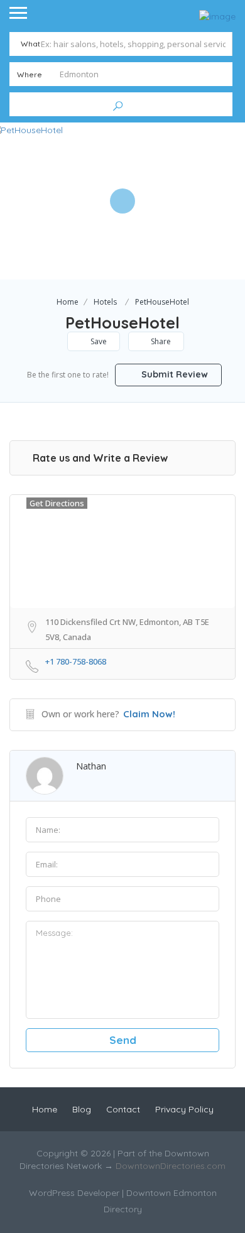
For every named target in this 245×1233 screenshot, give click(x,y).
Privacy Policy (184, 1109)
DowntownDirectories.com (171, 1165)
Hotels (105, 301)
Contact (123, 1109)
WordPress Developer (75, 1192)
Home (68, 301)
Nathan (91, 766)
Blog (81, 1109)
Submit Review (173, 374)
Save (98, 341)
